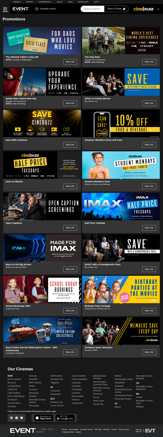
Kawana (75, 400)
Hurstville (33, 379)
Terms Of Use (124, 429)
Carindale (76, 386)
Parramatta (34, 406)
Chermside (77, 389)
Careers (114, 429)
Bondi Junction (14, 379)
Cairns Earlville (79, 376)
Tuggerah (54, 383)
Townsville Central (123, 399)
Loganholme (77, 403)
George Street (14, 403)
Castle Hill (12, 389)
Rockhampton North (124, 379)
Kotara (32, 386)
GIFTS (96, 2)
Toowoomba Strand (123, 395)
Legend (78, 432)
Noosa (96, 397)
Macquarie (34, 393)
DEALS (60, 2)
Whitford (140, 407)
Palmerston (55, 394)
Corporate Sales (68, 432)
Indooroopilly (78, 396)
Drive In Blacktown (16, 396)
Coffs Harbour (14, 393)
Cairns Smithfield (79, 379)
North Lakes (98, 401)
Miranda (32, 396)
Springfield (119, 383)
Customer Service (86, 429)
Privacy (64, 429)
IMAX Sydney (35, 383)
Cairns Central (57, 405)
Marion (118, 407)
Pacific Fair (98, 404)
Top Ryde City (56, 379)
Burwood (12, 383)
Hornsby (33, 376)
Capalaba (76, 383)
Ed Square (12, 400)
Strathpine (119, 386)
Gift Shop (97, 429)
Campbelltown (14, 386)
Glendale (12, 406)
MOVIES (29, 2)
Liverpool (33, 389)
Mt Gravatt (97, 394)
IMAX (70, 2)
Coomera (76, 393)
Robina (118, 376)
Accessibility (73, 429)
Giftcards (106, 429)
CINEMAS (17, 2)
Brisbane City (56, 402)
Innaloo (139, 397)
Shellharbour (56, 376)
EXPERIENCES (45, 2)
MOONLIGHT (83, 2)
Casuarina (55, 391)
